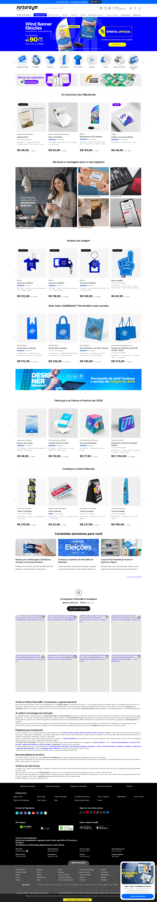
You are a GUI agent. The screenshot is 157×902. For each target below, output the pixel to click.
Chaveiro (83, 880)
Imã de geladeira (64, 875)
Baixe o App (41, 797)
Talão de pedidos (85, 875)
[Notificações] (135, 8)
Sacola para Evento (117, 440)
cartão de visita (67, 732)
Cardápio (104, 880)
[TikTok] (97, 812)
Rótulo (39, 872)
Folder (17, 877)
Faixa (38, 880)
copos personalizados (30, 744)
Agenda (103, 877)
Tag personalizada (64, 877)
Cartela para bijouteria (65, 880)
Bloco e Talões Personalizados (58, 134)
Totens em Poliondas (24, 508)
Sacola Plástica (22, 345)
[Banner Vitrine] (78, 379)
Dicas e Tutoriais (103, 797)
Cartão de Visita (20, 872)
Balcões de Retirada (27, 786)
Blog (56, 800)
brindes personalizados (120, 742)
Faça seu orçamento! (103, 2)
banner (89, 732)
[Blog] (101, 812)
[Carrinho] (139, 8)
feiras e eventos (99, 742)
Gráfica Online (20, 869)
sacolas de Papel (45, 744)
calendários (136, 746)
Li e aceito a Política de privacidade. (77, 900)
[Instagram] (84, 812)
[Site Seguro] (45, 827)
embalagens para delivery (50, 748)
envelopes (120, 746)
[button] (12, 34)
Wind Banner (41, 877)
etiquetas (91, 746)
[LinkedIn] (91, 812)
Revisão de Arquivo (53, 786)
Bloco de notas (85, 872)
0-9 (115, 885)
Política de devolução (82, 800)
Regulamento (121, 797)
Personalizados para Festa (57, 440)
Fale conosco (41, 800)
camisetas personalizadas (59, 746)
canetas (133, 742)
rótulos (99, 746)
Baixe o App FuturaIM (89, 822)
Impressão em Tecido (24, 440)
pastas (94, 732)
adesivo (83, 732)
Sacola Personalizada (87, 869)
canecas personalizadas (78, 746)
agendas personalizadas (25, 748)
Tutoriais (129, 786)
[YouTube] (87, 812)
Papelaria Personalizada (25, 134)
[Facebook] (104, 812)
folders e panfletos (70, 738)
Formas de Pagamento (25, 808)
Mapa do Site (18, 797)
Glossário (26, 885)
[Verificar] (26, 827)
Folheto (113, 134)
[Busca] (101, 8)
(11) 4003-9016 (20, 851)
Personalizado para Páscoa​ (89, 440)
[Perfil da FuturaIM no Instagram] (78, 592)
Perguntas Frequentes (78, 786)
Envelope (61, 872)
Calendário (104, 872)
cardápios (128, 746)
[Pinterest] (94, 812)
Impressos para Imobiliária (57, 508)
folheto (76, 732)
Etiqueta (39, 869)
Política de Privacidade (21, 800)
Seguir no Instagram (80, 609)
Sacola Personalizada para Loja (121, 345)
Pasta (60, 869)
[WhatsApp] (131, 8)
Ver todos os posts (133, 577)
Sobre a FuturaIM (60, 797)
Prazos (100, 800)
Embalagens (105, 875)
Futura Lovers (139, 797)
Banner (82, 134)
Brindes (19, 280)
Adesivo (18, 880)
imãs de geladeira (109, 746)
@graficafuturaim (70, 603)
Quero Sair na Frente (137, 896)
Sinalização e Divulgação (88, 508)
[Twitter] (107, 812)
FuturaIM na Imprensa (104, 786)
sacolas (101, 732)
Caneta (82, 877)
